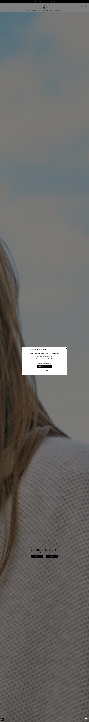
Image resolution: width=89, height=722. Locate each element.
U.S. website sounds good (44, 366)
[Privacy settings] (2, 719)
